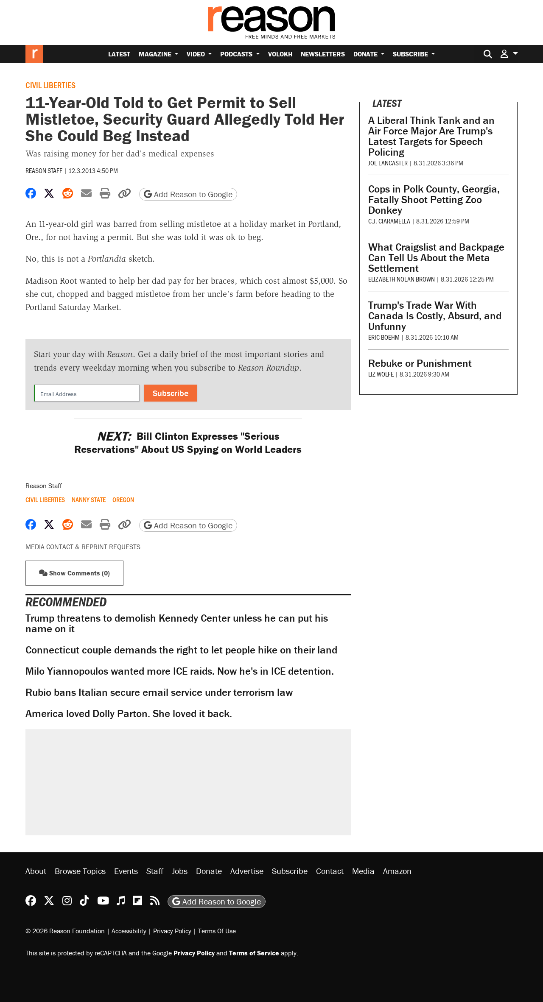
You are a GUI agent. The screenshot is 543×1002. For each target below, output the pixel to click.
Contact (330, 870)
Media (363, 870)
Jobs (180, 870)
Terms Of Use (217, 931)
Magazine (156, 54)
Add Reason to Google (192, 194)
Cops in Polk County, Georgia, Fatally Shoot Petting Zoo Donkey (434, 199)
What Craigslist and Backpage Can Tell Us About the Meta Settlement (436, 257)
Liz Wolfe (381, 373)
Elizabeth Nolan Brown (401, 278)
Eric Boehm (384, 336)
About (35, 870)
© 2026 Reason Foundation (65, 931)
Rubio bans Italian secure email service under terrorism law (159, 692)
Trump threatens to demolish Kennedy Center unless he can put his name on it (176, 623)
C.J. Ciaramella (389, 220)
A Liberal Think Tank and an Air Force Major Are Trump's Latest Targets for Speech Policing (431, 136)
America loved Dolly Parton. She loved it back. (128, 713)
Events (126, 870)
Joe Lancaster (388, 162)
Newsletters (323, 54)
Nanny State (89, 499)
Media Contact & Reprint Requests (82, 546)
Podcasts (237, 54)
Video (197, 54)
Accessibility (129, 931)
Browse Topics (80, 870)
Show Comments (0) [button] (79, 573)
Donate (366, 54)
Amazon (397, 870)
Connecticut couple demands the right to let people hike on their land (181, 649)
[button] (509, 53)
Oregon (123, 499)
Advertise (246, 870)
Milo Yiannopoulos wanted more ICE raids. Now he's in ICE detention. (179, 671)
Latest (119, 54)
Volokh (280, 54)
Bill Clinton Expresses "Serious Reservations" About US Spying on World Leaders (188, 443)
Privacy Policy (172, 931)
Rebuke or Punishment (420, 363)
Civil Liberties (50, 84)
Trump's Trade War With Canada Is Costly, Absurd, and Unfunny (434, 316)
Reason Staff (43, 170)
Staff (154, 870)
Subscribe (411, 54)
